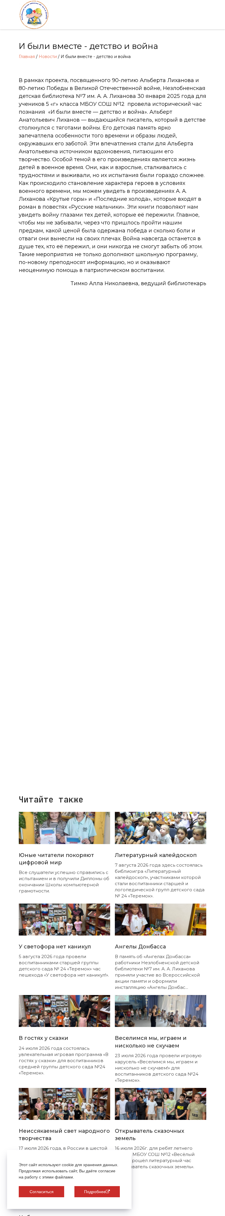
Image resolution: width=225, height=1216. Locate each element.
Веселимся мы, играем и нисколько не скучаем (151, 1042)
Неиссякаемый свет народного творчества (64, 1135)
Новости (48, 56)
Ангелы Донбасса (140, 946)
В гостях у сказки (43, 1038)
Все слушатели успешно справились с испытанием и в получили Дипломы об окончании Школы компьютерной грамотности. (64, 882)
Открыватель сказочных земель (149, 1135)
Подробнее (95, 1191)
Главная (27, 56)
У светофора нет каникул (55, 946)
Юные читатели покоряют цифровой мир (56, 859)
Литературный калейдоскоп (156, 855)
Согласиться (42, 1191)
